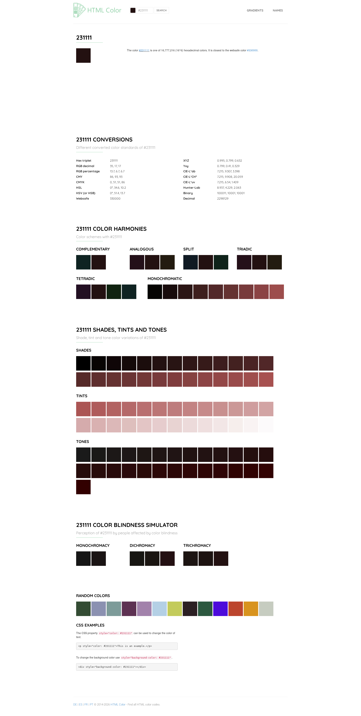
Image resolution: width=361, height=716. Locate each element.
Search (161, 10)
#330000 (252, 50)
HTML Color (118, 704)
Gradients (255, 10)
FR (86, 704)
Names (278, 10)
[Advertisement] (180, 98)
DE (75, 704)
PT (91, 704)
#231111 (144, 50)
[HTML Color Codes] (97, 4)
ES (80, 704)
